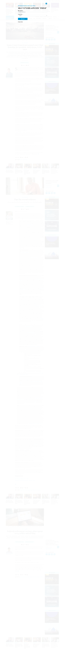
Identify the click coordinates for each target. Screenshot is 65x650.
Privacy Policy (20, 21)
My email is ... (21, 10)
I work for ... (20, 14)
